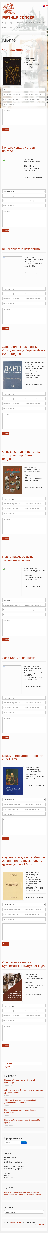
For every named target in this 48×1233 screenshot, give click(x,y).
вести (33, 1194)
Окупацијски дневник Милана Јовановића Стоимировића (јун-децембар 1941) (23, 860)
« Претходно (8, 1063)
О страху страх (13, 49)
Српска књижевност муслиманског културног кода (23, 964)
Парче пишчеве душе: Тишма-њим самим (18, 558)
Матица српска (15, 1222)
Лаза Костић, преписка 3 (20, 657)
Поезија (29, 1194)
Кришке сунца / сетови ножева (18, 149)
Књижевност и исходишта (21, 248)
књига (6, 1197)
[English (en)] (44, 6)
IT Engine (40, 1224)
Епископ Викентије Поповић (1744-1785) (22, 757)
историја (38, 1194)
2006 (5, 1192)
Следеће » (7, 1066)
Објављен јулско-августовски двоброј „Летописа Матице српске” (20, 1101)
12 (39, 1063)
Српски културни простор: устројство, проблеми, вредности (21, 455)
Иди (23, 1142)
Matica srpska (8, 9)
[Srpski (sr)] (47, 6)
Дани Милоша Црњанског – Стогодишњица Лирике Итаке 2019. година (23, 350)
